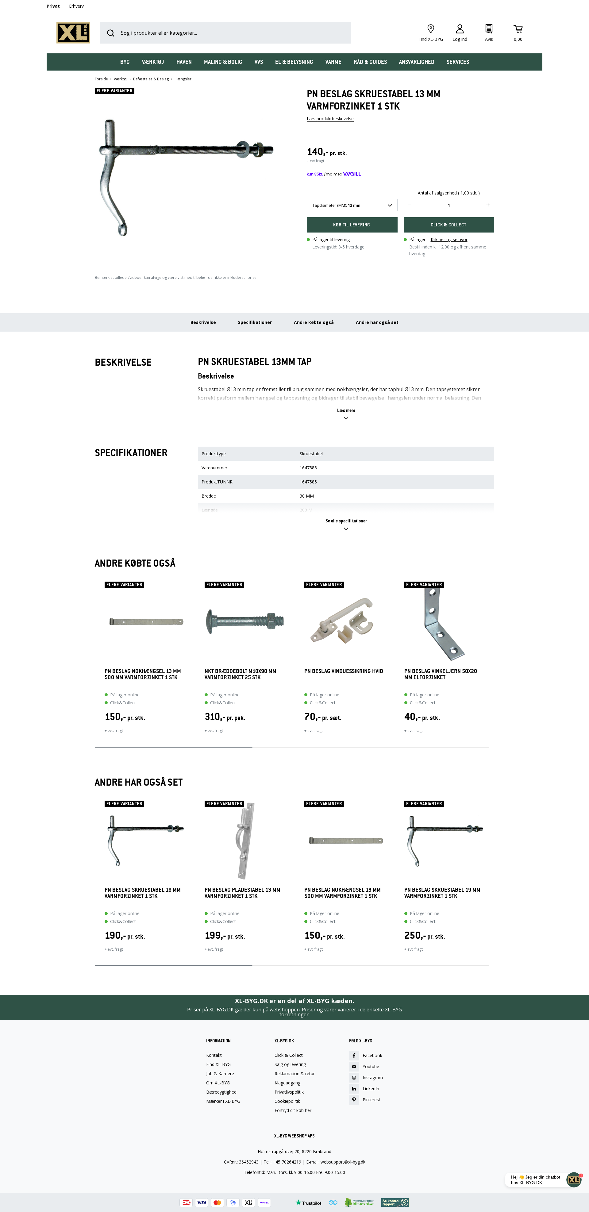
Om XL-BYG (218, 1083)
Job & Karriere (220, 1074)
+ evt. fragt (114, 730)
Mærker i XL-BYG (223, 1101)
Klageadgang (287, 1083)
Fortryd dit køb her (293, 1110)
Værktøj (120, 79)
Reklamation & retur (295, 1074)
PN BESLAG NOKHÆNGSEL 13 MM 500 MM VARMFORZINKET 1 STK (143, 674)
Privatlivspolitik (289, 1092)
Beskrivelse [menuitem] (203, 322)
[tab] (125, 62)
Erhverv (76, 6)
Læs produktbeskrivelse (330, 118)
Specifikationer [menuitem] (255, 322)
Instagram (373, 1077)
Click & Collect (289, 1055)
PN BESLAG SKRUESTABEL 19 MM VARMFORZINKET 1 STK (442, 893)
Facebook (372, 1055)
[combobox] (352, 205)
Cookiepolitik (287, 1101)
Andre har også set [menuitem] (377, 322)
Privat (53, 6)
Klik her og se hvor (449, 239)
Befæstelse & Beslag (151, 79)
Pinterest (371, 1099)
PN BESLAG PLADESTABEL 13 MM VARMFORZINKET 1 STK (242, 893)
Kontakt (214, 1055)
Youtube (371, 1066)
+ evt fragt (315, 161)
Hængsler (183, 79)
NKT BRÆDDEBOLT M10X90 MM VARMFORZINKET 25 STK (240, 674)
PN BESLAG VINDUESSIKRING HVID (343, 671)
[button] (188, 175)
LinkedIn (371, 1088)
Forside (101, 79)
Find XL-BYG (218, 1064)
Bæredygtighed (221, 1092)
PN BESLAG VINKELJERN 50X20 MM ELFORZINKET (440, 674)
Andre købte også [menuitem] (314, 322)
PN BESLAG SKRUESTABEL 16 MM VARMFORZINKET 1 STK (143, 893)
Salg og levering (290, 1064)
